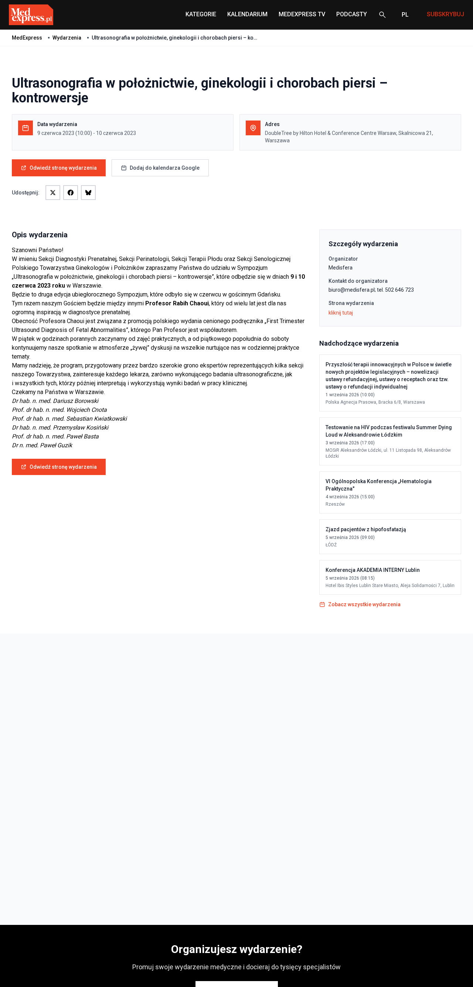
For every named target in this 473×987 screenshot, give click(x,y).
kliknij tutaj (341, 313)
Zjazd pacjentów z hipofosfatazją (366, 529)
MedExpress (27, 38)
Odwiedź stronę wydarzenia (63, 168)
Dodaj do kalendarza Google (165, 168)
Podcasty (351, 14)
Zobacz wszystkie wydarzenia (364, 604)
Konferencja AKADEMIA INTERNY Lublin (373, 570)
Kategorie (201, 14)
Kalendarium (247, 14)
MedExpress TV (302, 14)
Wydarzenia (66, 38)
